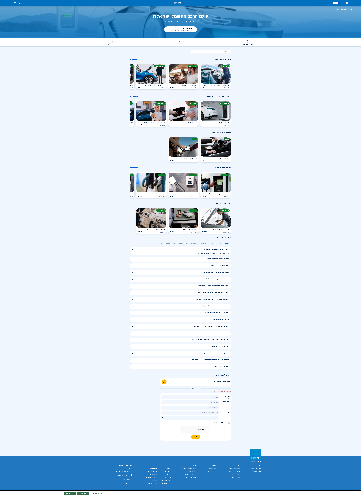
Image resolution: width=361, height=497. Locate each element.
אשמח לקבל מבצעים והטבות (219, 422)
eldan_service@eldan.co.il (123, 472)
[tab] (224, 243)
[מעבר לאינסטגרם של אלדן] (127, 483)
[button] (347, 3)
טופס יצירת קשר (125, 479)
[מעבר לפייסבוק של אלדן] (131, 483)
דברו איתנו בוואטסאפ (123, 475)
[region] (180, 493)
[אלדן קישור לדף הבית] (178, 3)
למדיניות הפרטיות (197, 489)
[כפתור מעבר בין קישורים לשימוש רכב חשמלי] (130, 75)
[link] (164, 381)
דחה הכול (83, 493)
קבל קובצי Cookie (70, 493)
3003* (130, 469)
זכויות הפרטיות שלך (97, 493)
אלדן (350, 10)
